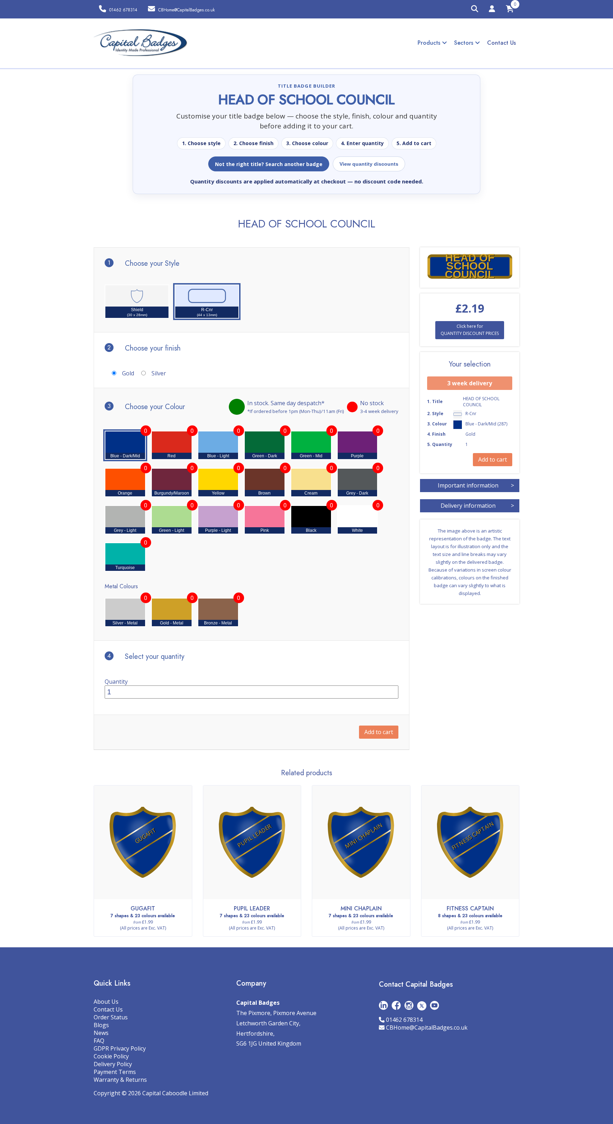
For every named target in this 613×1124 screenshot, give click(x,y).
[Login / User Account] (492, 10)
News (101, 1033)
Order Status (111, 1017)
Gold (128, 373)
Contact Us (501, 43)
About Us (106, 1001)
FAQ (99, 1041)
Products (430, 43)
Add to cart (378, 732)
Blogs (101, 1025)
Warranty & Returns (120, 1080)
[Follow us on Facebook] (396, 1005)
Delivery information (477, 505)
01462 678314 (404, 1020)
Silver (158, 373)
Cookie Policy (111, 1056)
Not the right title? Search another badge (268, 164)
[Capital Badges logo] (141, 43)
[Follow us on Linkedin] (383, 1005)
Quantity (116, 681)
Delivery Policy (113, 1064)
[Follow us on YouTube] (434, 1005)
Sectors (464, 43)
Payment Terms (115, 1072)
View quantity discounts (368, 164)
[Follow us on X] (421, 1005)
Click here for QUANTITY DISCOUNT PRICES (470, 329)
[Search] (475, 9)
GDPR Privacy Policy (120, 1048)
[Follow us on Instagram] (409, 1005)
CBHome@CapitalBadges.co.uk (427, 1027)
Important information (476, 485)
